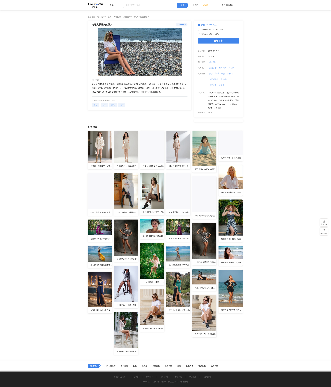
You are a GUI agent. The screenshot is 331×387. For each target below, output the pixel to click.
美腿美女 (168, 366)
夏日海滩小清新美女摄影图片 (205, 169)
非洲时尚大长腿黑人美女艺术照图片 (127, 305)
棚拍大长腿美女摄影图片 (179, 166)
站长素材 (101, 17)
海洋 (122, 105)
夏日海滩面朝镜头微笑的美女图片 (153, 236)
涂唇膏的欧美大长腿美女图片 (205, 215)
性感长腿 (202, 366)
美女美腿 (156, 366)
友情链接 (178, 377)
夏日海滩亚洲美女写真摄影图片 (232, 262)
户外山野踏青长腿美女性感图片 (153, 282)
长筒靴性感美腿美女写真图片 (101, 166)
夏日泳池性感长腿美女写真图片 (179, 238)
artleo (210, 112)
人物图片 (117, 17)
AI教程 (205, 5)
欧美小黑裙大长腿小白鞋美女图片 (179, 212)
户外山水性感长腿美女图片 (179, 310)
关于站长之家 (119, 377)
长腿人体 (189, 366)
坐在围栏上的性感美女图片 (127, 351)
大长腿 (231, 68)
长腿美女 (222, 68)
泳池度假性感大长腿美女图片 (101, 238)
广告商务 (149, 377)
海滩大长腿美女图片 (141, 17)
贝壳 (104, 105)
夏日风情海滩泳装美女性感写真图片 (101, 265)
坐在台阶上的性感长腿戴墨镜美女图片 (205, 334)
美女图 (221, 85)
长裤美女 (214, 366)
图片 (109, 17)
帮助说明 (207, 377)
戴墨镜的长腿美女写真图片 (153, 328)
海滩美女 (213, 68)
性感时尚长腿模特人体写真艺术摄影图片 (205, 262)
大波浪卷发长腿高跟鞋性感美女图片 (127, 166)
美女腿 (144, 366)
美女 (95, 105)
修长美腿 (124, 366)
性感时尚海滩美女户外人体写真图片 (205, 288)
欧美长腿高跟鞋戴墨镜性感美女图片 (127, 212)
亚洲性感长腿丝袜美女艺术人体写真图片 (153, 212)
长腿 (223, 73)
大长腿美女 (213, 79)
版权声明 (164, 377)
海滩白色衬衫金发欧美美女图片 (232, 192)
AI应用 (195, 5)
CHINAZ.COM (170, 382)
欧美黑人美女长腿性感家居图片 (232, 158)
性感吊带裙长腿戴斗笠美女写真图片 (232, 239)
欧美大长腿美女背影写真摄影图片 (101, 212)
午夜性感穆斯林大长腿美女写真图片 (101, 310)
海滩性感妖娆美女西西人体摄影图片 (232, 310)
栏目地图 (192, 377)
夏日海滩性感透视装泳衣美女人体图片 (179, 265)
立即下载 (218, 40)
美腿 (179, 366)
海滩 (217, 73)
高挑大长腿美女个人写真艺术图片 (153, 166)
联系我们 (135, 377)
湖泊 (113, 105)
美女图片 (127, 17)
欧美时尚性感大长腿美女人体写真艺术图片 (127, 259)
